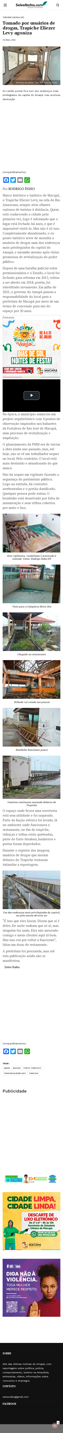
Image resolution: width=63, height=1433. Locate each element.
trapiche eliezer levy (15, 1073)
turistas (33, 1073)
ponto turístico (32, 1068)
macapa (17, 1068)
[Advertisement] (31, 135)
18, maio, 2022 (9, 39)
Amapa (7, 1068)
